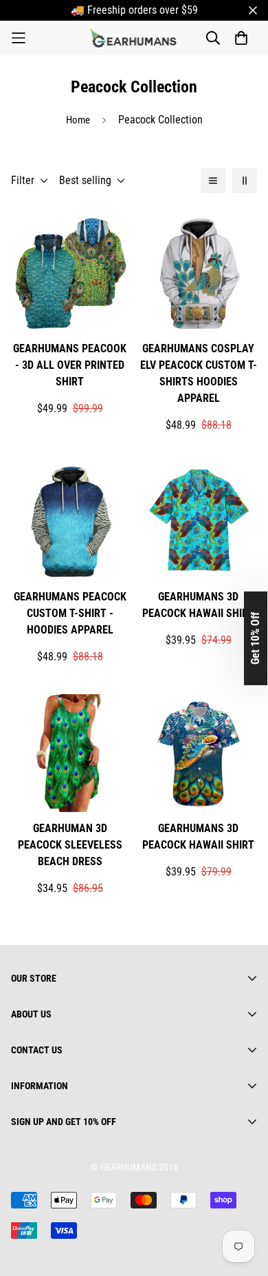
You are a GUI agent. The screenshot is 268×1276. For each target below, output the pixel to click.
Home (78, 120)
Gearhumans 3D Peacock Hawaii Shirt (198, 605)
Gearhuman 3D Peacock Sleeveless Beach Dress (70, 845)
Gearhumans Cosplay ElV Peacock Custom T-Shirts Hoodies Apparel (198, 373)
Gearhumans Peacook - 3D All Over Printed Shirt (69, 365)
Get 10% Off (255, 638)
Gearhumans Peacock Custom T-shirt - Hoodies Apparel (70, 613)
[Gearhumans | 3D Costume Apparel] (134, 37)
